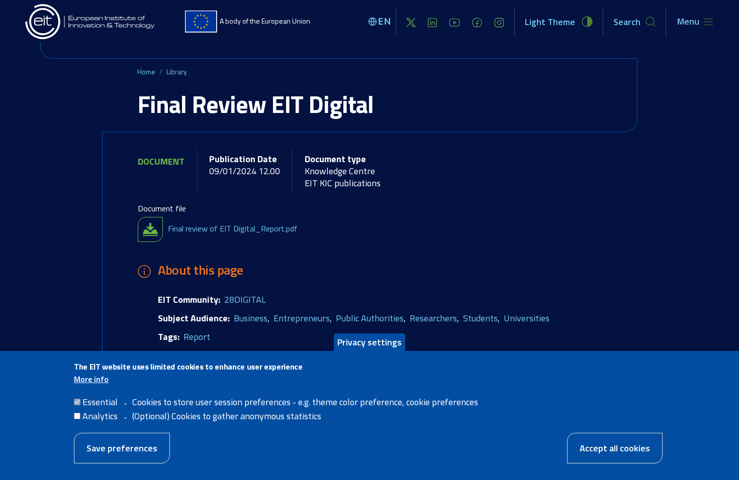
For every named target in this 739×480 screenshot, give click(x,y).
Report (196, 336)
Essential (100, 401)
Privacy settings (369, 342)
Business (250, 318)
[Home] (90, 21)
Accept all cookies (615, 448)
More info (91, 379)
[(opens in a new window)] (411, 22)
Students (480, 318)
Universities (526, 318)
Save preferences (121, 448)
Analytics (100, 416)
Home (146, 71)
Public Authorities (370, 318)
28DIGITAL (245, 299)
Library (176, 71)
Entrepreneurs (301, 318)
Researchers (433, 318)
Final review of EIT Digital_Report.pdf (233, 228)
